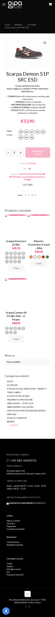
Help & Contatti (13, 521)
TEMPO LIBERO (14, 392)
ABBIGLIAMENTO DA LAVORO (20, 407)
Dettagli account (14, 569)
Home (7, 25)
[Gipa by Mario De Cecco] (15, 4)
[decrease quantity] (8, 152)
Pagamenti (11, 526)
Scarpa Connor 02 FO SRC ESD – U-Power (16, 316)
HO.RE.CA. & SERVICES (17, 418)
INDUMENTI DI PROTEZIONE (20, 400)
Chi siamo (11, 523)
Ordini (9, 563)
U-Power (32, 163)
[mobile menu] (3, 4)
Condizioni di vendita (16, 529)
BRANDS (18, 25)
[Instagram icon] (29, 606)
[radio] (20, 132)
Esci (8, 572)
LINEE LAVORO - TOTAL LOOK (20, 403)
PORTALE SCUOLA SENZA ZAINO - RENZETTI (27, 389)
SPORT (10, 381)
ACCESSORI (12, 385)
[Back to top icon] (27, 594)
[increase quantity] (20, 152)
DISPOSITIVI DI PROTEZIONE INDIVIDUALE (26, 410)
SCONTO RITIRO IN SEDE (18, 396)
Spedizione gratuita (15, 545)
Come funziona (13, 542)
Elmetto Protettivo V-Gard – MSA (39, 245)
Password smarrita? (15, 575)
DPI (29, 169)
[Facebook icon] (26, 606)
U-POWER (31, 25)
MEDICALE (11, 414)
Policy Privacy (35, 602)
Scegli (16, 268)
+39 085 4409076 (23, 460)
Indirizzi (10, 566)
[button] (45, 43)
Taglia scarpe (9, 133)
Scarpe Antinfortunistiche (32, 177)
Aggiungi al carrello (37, 152)
